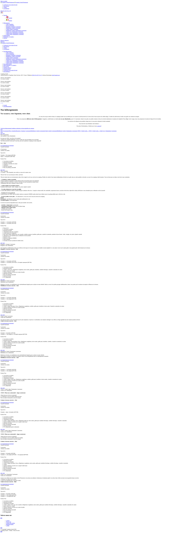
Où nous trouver (6, 69)
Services (5, 38)
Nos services (6, 66)
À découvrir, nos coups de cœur (10, 4)
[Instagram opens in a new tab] (1, 518)
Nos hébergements (7, 51)
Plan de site (8, 521)
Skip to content (4, 1)
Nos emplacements (7, 64)
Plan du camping (30, 128)
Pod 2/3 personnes (10, 25)
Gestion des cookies (10, 523)
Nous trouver (6, 6)
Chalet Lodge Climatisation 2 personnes (15, 34)
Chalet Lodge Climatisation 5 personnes (15, 33)
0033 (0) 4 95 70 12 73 (6, 11)
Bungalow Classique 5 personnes (13, 26)
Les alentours (6, 8)
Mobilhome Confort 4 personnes (13, 28)
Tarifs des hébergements (6, 128)
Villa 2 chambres (9, 24)
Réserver (2, 40)
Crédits (7, 525)
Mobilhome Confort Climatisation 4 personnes (16, 30)
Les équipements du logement (7, 145)
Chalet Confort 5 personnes (12, 29)
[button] (5, 15)
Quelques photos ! (7, 67)
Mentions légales (9, 524)
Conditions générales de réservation (19, 128)
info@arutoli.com (56, 75)
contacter (99, 126)
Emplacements (6, 35)
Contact (5, 7)
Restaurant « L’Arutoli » (8, 36)
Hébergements (6, 23)
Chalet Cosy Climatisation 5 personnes (14, 31)
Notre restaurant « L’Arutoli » (9, 65)
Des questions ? (6, 71)
